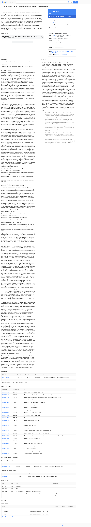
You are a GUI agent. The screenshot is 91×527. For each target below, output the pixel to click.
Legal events (58, 51)
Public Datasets (44, 525)
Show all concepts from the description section (12, 516)
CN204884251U (5, 446)
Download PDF (54, 16)
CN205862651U (5, 402)
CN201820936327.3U (6, 466)
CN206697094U (5, 433)
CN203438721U (5, 425)
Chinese (58, 20)
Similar (69, 16)
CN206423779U (5, 417)
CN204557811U (5, 430)
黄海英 (54, 22)
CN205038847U (5, 453)
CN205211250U (5, 448)
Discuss (67, 54)
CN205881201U (5, 399)
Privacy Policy (56, 525)
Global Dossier (63, 54)
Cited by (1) (53, 51)
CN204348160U (5, 407)
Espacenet (57, 54)
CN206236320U (5, 451)
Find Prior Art (62, 16)
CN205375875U (5, 422)
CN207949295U (5, 412)
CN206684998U (5, 435)
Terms (50, 525)
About (29, 525)
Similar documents (65, 51)
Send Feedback (36, 525)
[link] (8, 509)
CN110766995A (5, 377)
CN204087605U (5, 438)
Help (62, 525)
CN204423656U (5, 428)
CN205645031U (5, 410)
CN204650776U (5, 405)
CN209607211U (5, 397)
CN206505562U (5, 392)
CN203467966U (5, 440)
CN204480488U (5, 443)
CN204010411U (5, 420)
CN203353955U (5, 415)
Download (66, 504)
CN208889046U (5, 394)
